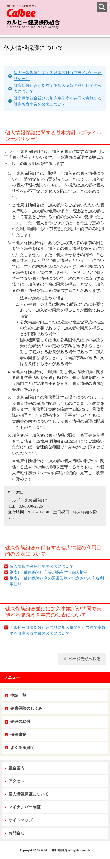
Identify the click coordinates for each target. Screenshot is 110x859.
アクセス (17, 781)
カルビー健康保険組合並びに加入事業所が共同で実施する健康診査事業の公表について (58, 630)
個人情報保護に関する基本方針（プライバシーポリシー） (58, 76)
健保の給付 (20, 721)
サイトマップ (21, 820)
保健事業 (18, 734)
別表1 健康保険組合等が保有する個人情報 (49, 572)
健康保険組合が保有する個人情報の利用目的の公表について (58, 88)
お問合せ (17, 833)
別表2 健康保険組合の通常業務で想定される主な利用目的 (57, 581)
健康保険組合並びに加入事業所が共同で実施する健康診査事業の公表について (58, 101)
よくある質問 (22, 747)
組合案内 (17, 768)
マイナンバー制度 (25, 807)
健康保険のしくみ (26, 708)
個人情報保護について (29, 794)
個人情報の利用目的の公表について (42, 566)
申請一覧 (18, 695)
